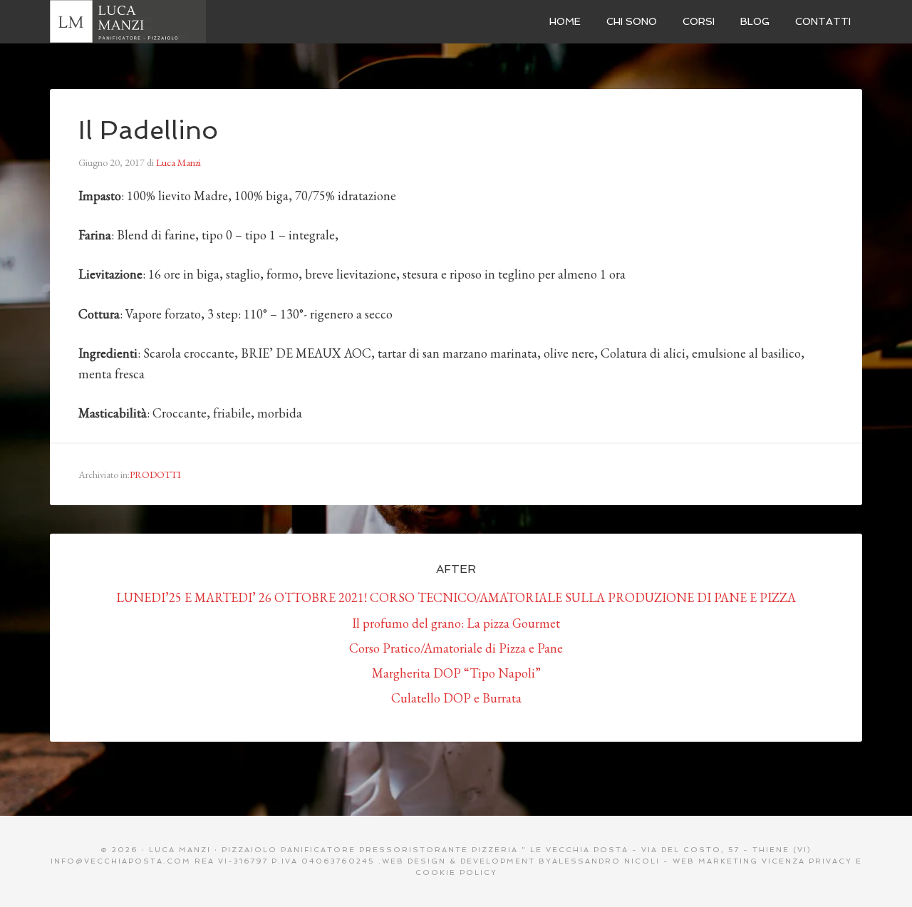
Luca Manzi (180, 850)
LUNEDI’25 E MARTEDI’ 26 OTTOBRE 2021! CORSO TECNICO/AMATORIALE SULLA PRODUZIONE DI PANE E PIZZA (456, 597)
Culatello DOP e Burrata (456, 698)
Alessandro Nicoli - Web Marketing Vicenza (678, 861)
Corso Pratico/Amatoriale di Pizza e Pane (456, 648)
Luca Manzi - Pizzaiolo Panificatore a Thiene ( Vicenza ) (157, 21)
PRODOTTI (155, 474)
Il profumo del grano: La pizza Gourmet (456, 623)
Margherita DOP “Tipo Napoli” (456, 673)
